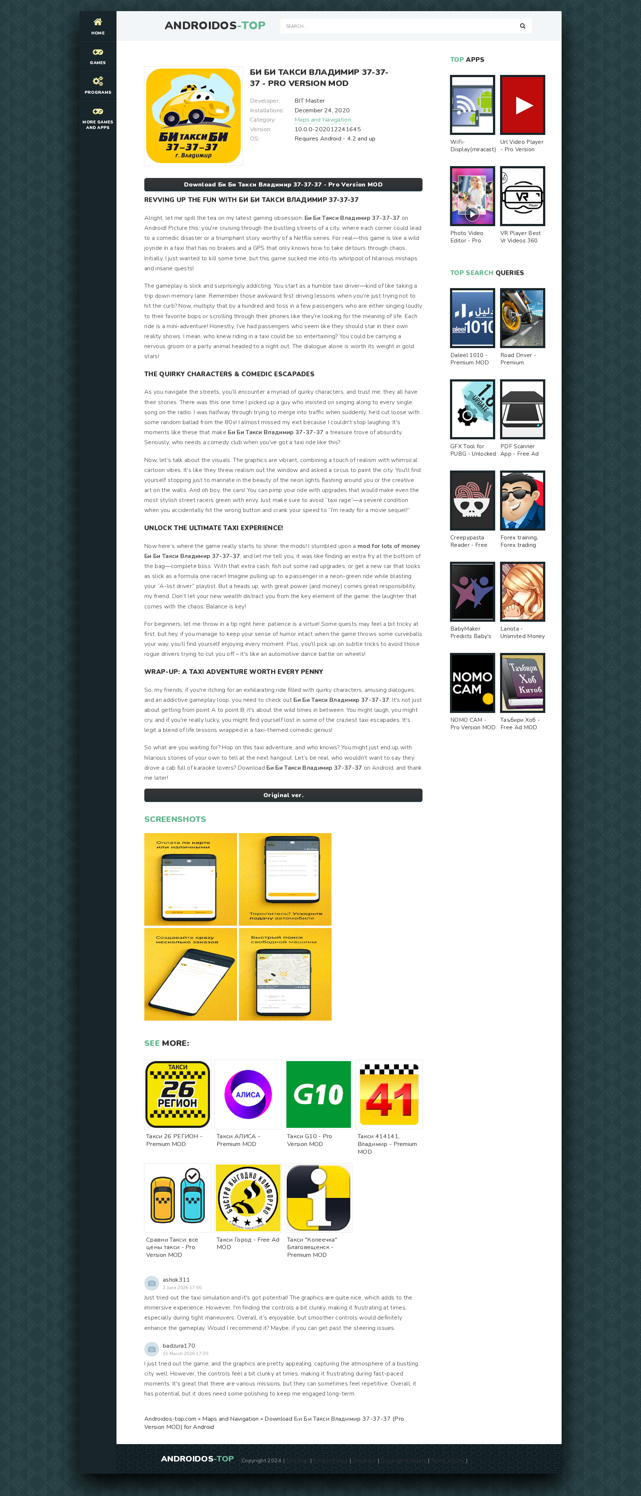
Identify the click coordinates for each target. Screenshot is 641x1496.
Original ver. (283, 795)
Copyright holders (403, 1460)
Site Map (297, 1460)
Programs (98, 92)
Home (98, 33)
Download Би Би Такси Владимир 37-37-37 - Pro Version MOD (283, 185)
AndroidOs (215, 26)
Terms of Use (447, 1460)
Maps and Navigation (323, 120)
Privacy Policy (330, 1460)
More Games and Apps (97, 125)
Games (98, 63)
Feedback (365, 1460)
